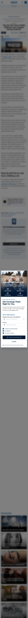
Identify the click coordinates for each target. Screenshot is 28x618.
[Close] (24, 273)
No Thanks (14, 341)
